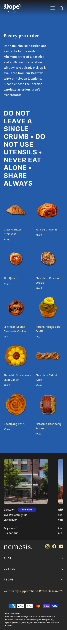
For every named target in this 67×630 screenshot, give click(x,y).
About (9, 579)
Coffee (9, 568)
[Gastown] (26, 481)
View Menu (27, 509)
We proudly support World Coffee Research (32, 591)
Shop (8, 558)
